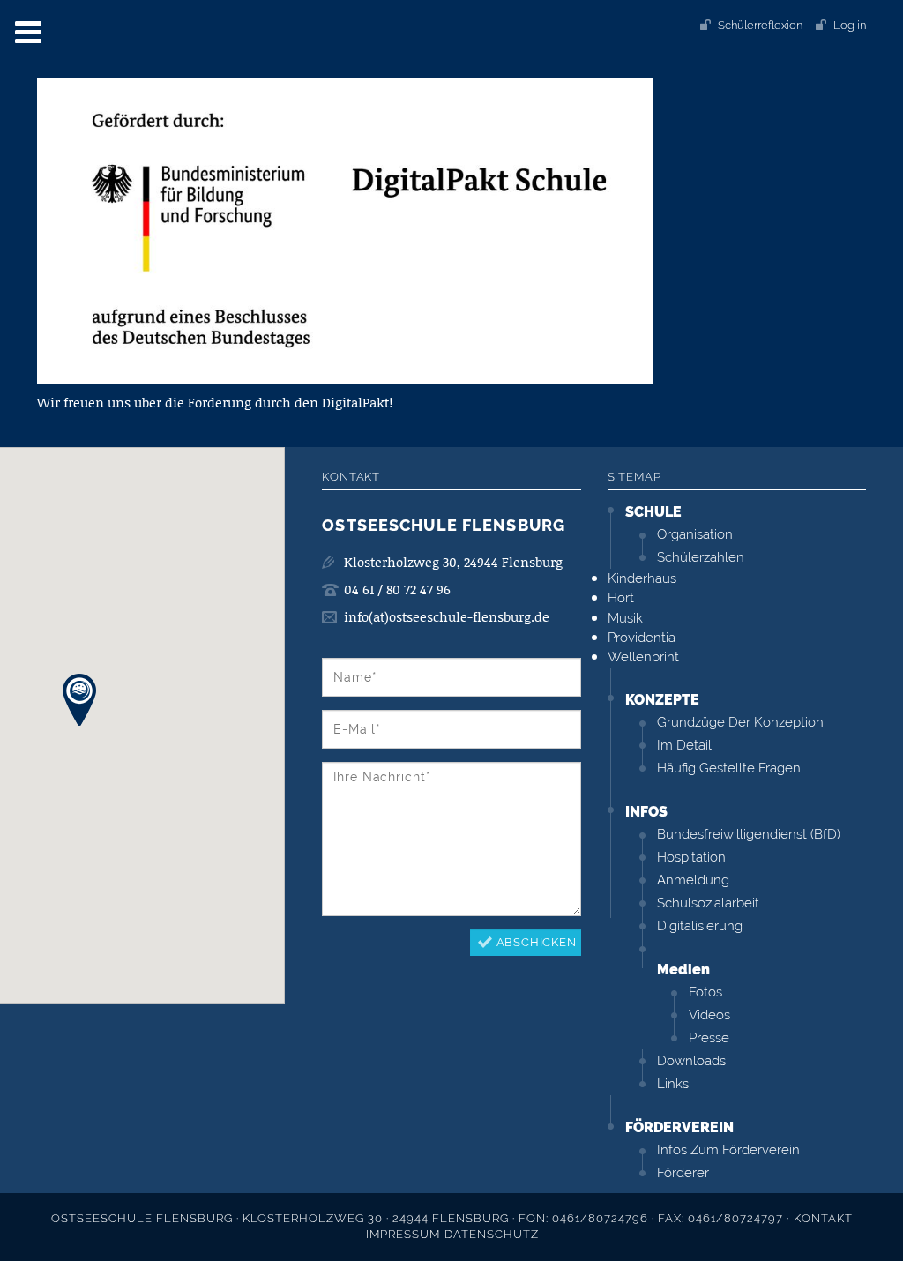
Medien (683, 969)
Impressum (403, 1234)
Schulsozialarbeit (708, 903)
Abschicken (536, 942)
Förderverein (679, 1127)
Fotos (705, 992)
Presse (709, 1038)
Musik (625, 618)
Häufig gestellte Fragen (729, 768)
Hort (621, 598)
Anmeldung (693, 880)
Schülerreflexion (760, 25)
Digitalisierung (700, 926)
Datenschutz (491, 1234)
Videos (709, 1015)
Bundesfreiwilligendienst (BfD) (748, 834)
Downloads (691, 1061)
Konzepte (662, 699)
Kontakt (823, 1218)
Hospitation (691, 857)
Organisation (695, 534)
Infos (646, 811)
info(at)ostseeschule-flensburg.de (446, 617)
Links (673, 1084)
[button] (79, 700)
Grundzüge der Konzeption (740, 722)
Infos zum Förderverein (728, 1150)
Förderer (683, 1173)
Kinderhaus (642, 578)
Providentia (641, 637)
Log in (849, 25)
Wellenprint (643, 657)
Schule (653, 512)
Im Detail (684, 745)
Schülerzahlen (700, 557)
